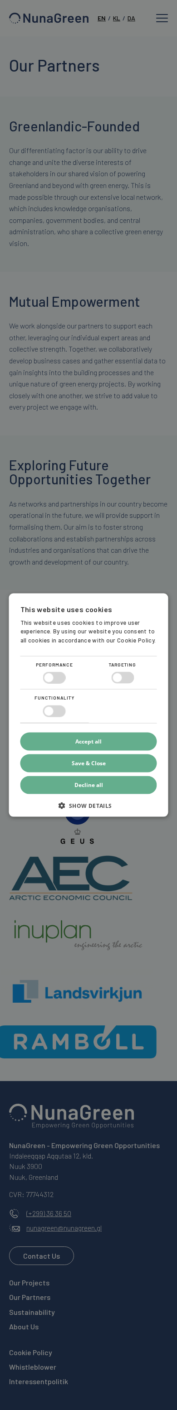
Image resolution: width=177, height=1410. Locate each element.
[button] (88, 808)
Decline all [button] (88, 784)
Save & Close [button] (89, 763)
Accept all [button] (88, 741)
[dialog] (88, 705)
